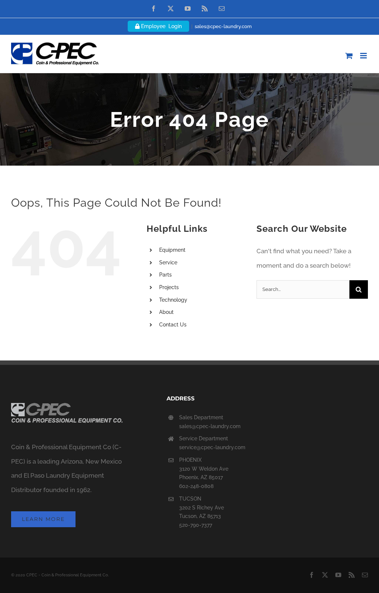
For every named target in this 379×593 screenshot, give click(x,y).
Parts (165, 275)
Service (168, 262)
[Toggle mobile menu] (364, 56)
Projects (169, 287)
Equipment (172, 250)
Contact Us (173, 325)
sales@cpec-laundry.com (223, 26)
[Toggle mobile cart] (349, 56)
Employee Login (161, 26)
